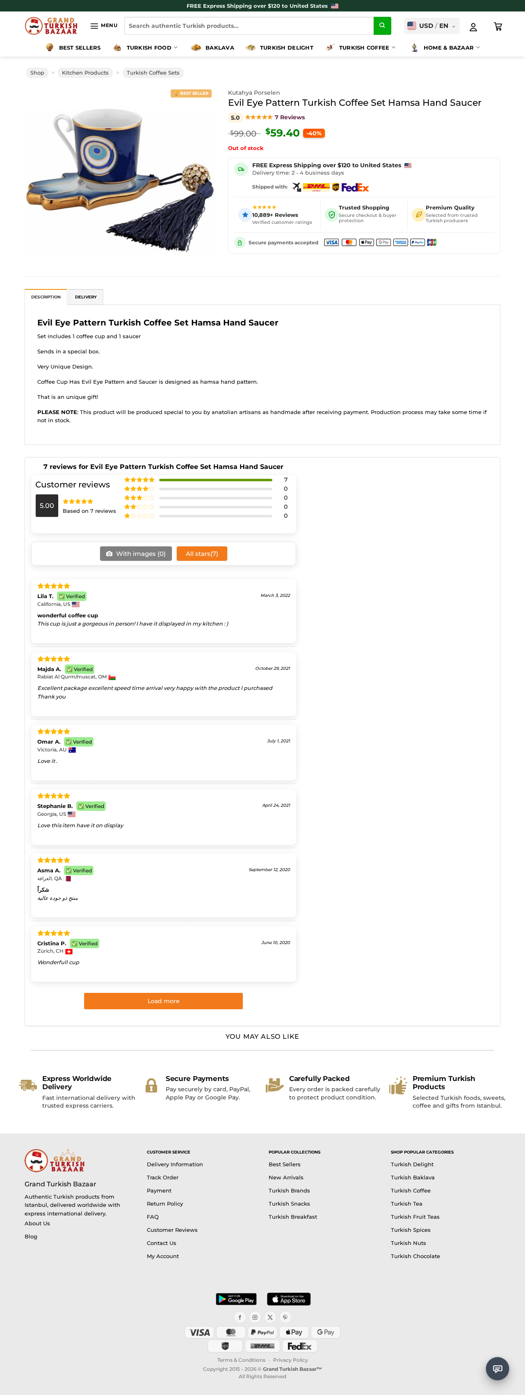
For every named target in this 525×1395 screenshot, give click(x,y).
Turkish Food (149, 47)
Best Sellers (80, 47)
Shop (37, 73)
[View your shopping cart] (498, 27)
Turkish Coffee (364, 47)
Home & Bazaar (449, 47)
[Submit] (383, 26)
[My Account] (473, 27)
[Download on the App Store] (288, 1299)
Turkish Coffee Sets (153, 73)
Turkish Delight (286, 47)
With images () (140, 554)
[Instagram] (255, 1317)
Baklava (219, 47)
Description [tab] (46, 297)
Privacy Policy (290, 1360)
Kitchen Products (85, 73)
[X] (270, 1317)
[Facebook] (240, 1317)
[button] (103, 25)
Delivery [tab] (86, 297)
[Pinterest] (285, 1317)
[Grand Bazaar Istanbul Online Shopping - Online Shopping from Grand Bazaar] (51, 25)
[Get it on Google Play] (236, 1299)
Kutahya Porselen (254, 92)
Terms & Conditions (241, 1360)
